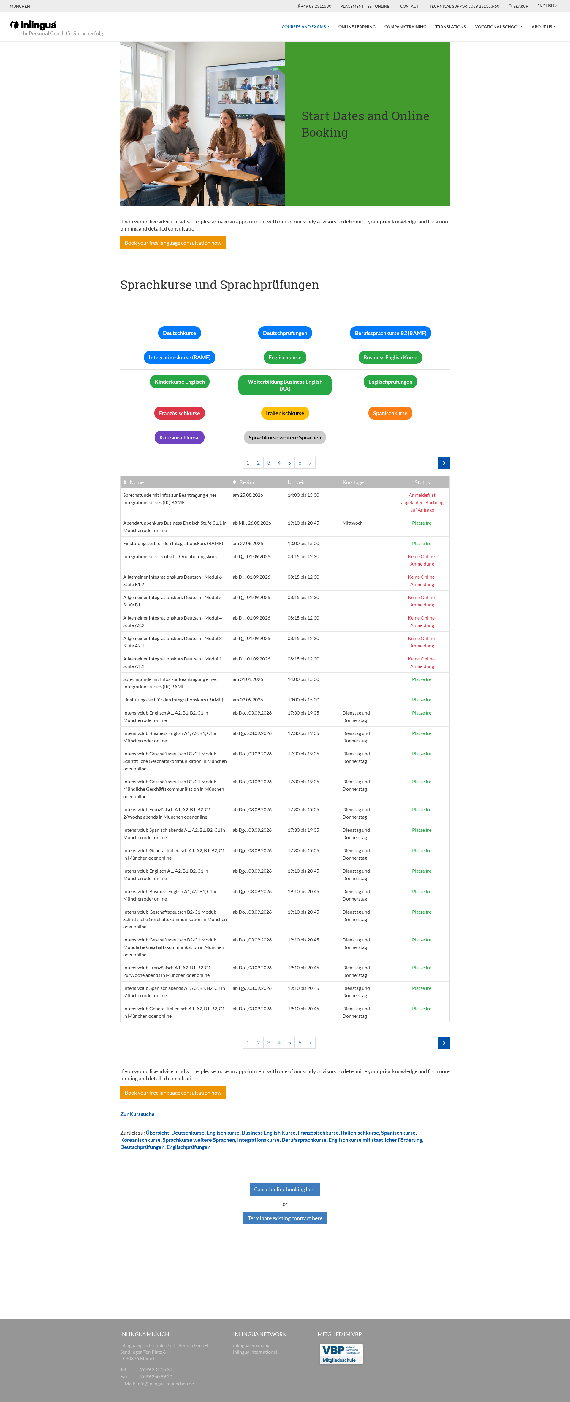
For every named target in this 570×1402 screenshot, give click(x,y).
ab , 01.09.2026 (251, 556)
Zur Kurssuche (137, 1114)
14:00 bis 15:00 (303, 495)
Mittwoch (353, 522)
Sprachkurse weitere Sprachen (199, 1139)
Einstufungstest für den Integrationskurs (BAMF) (173, 543)
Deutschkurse (188, 1132)
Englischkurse (223, 1132)
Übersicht (157, 1132)
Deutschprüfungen (142, 1147)
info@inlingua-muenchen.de (165, 1383)
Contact (409, 6)
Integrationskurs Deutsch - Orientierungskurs (170, 556)
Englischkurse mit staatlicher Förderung (375, 1139)
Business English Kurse (269, 1132)
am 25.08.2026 (248, 495)
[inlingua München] (33, 25)
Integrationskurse (258, 1139)
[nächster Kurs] (444, 463)
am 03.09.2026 (248, 699)
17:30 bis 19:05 (303, 712)
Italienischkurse (360, 1132)
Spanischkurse (398, 1132)
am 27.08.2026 (248, 543)
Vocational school (497, 26)
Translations (450, 26)
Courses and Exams (308, 26)
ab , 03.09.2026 (252, 712)
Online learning (357, 26)
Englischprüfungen (188, 1147)
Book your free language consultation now (173, 242)
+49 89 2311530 (316, 6)
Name (136, 482)
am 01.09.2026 (248, 679)
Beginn (247, 482)
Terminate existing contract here (285, 1218)
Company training (405, 26)
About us (542, 26)
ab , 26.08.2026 (252, 522)
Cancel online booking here (285, 1189)
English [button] (545, 6)
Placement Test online (365, 6)
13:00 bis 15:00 (303, 543)
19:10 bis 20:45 (303, 522)
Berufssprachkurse (304, 1139)
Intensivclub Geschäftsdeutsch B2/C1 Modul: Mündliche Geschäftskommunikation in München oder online (173, 789)
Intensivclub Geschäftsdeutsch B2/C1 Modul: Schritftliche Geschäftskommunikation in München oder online (175, 761)
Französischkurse (318, 1132)
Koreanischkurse (140, 1139)
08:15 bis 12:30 (303, 556)
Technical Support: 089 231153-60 (464, 6)
